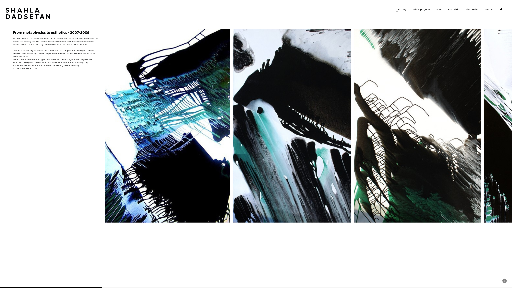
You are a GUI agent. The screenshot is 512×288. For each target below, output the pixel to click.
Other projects (421, 9)
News (439, 9)
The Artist (472, 9)
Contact (489, 9)
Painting (401, 9)
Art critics (454, 9)
